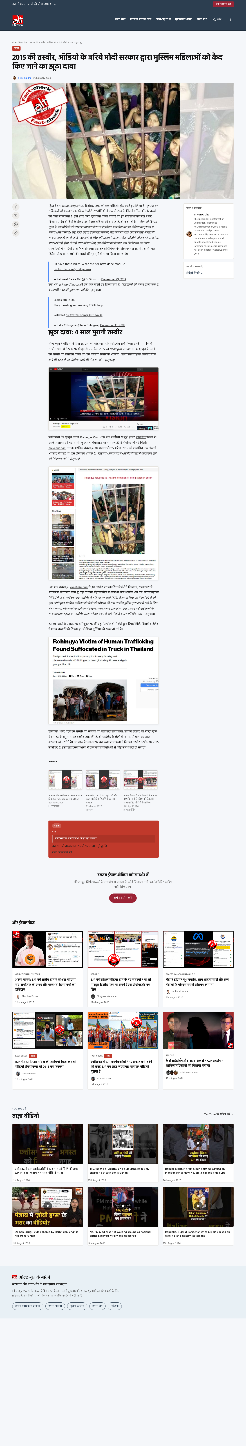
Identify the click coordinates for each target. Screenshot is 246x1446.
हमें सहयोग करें (223, 4)
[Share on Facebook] (15, 207)
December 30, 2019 (112, 325)
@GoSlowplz (69, 206)
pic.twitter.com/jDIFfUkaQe (84, 315)
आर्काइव (54, 248)
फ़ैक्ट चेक (120, 19)
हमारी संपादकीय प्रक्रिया (27, 1306)
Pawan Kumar (29, 1074)
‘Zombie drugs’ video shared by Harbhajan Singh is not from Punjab (46, 1234)
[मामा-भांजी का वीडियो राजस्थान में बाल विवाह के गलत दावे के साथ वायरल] (65, 780)
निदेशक (115, 1306)
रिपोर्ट (131, 624)
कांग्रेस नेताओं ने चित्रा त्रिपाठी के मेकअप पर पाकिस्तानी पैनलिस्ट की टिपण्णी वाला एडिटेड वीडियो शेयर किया (140, 799)
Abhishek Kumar (30, 996)
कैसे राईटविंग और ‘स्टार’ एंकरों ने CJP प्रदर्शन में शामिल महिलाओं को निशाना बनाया (194, 1063)
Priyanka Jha (24, 78)
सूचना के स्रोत (77, 1306)
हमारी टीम (97, 1306)
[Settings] (230, 19)
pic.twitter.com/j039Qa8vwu (72, 269)
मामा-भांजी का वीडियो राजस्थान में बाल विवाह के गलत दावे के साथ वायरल (65, 797)
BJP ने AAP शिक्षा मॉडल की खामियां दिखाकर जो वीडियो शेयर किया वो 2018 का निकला (45, 1064)
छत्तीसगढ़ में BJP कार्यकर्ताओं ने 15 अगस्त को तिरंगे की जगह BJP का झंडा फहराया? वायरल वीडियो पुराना (47, 1171)
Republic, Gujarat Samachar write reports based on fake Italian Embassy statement (197, 1234)
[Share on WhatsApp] (15, 224)
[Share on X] (15, 215)
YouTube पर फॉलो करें (219, 1114)
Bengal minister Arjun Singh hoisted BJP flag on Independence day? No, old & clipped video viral (195, 1171)
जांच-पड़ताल (163, 19)
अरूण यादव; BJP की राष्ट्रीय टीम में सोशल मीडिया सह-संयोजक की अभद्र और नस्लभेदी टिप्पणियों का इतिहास (45, 984)
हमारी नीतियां (55, 1306)
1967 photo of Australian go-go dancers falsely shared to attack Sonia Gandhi (119, 1171)
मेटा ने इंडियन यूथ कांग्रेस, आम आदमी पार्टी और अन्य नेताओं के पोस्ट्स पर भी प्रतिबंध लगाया (197, 982)
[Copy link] (15, 233)
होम (14, 42)
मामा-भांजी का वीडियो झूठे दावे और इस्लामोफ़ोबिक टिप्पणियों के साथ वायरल (101, 799)
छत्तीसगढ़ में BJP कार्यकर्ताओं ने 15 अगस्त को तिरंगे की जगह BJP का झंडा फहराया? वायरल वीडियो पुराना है (121, 1067)
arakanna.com (57, 448)
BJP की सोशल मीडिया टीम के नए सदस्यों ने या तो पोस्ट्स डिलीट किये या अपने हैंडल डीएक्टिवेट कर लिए (121, 984)
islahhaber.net (79, 587)
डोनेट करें (202, 19)
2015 (59, 349)
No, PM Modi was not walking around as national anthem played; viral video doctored (120, 1234)
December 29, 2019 (113, 279)
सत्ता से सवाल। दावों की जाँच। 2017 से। (34, 4)
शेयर (90, 284)
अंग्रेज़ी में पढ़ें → (194, 273)
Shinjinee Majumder (107, 996)
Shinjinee (184, 1073)
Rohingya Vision (120, 349)
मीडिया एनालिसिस (141, 19)
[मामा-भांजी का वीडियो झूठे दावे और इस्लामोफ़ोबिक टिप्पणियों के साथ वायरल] (103, 780)
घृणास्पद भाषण (183, 19)
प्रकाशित (141, 437)
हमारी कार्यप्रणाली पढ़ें (63, 852)
